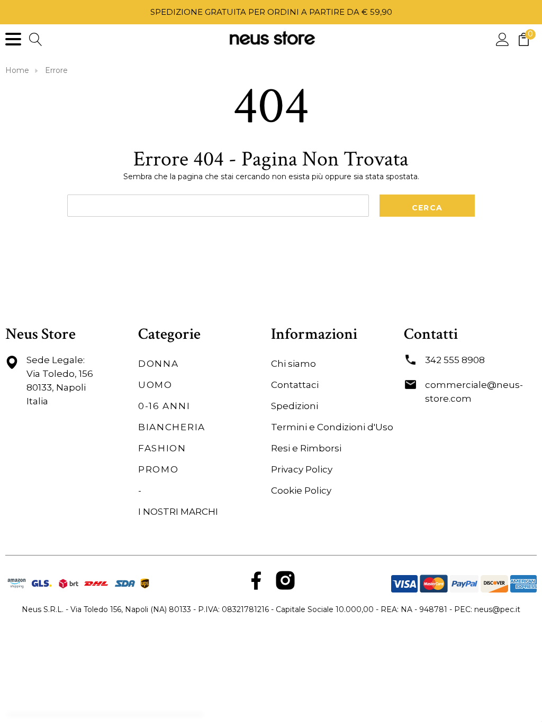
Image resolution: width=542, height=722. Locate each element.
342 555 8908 (455, 360)
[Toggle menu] (13, 39)
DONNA (158, 363)
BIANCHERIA (171, 427)
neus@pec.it (497, 609)
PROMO (158, 469)
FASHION (162, 448)
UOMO (155, 384)
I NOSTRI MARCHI (178, 511)
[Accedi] (502, 39)
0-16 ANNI (164, 406)
